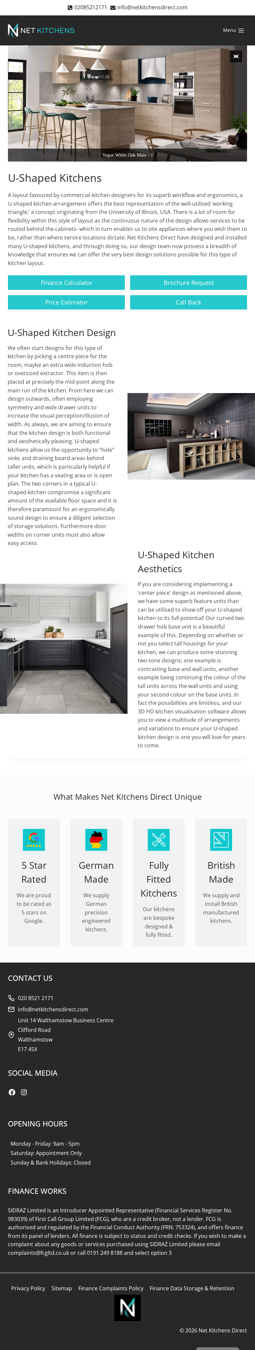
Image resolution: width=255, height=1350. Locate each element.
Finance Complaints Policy (110, 1288)
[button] (236, 56)
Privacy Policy (28, 1288)
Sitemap (61, 1288)
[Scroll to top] (238, 1330)
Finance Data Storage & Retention (192, 1288)
